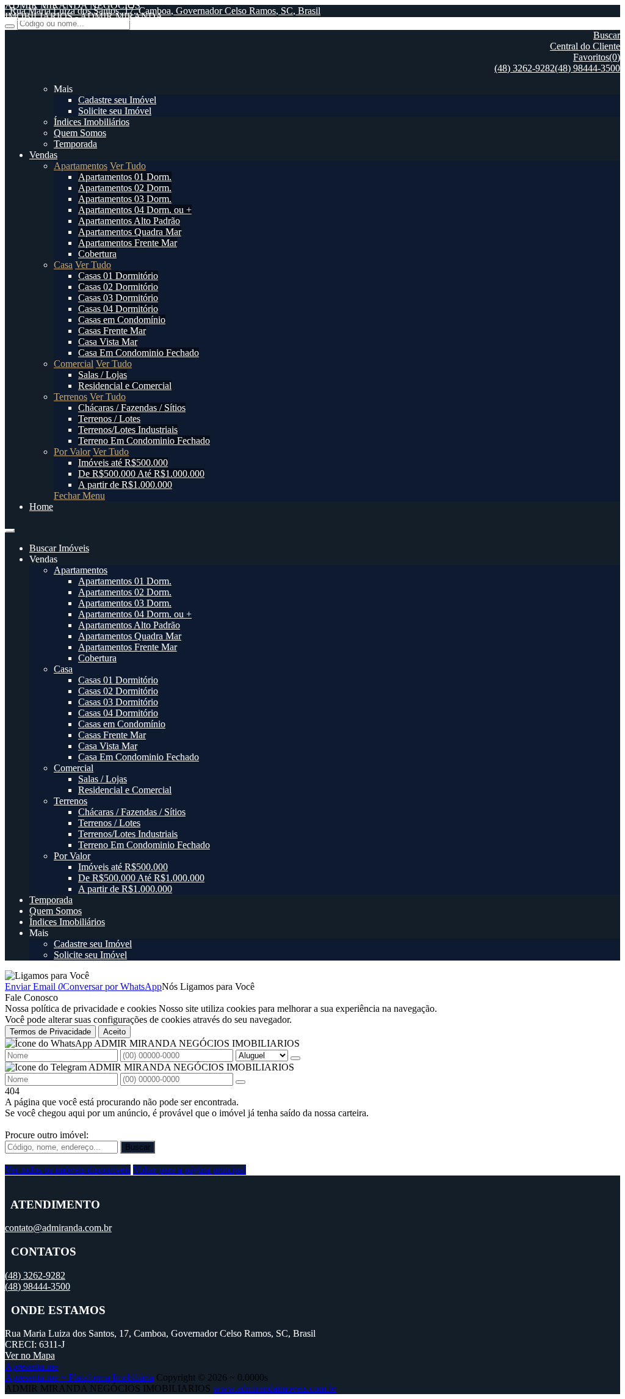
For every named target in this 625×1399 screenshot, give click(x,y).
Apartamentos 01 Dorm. (125, 177)
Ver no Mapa (30, 1355)
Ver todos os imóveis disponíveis (68, 1170)
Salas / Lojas (102, 374)
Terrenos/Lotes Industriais (128, 429)
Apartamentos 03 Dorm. (125, 199)
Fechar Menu (79, 495)
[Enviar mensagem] (295, 1058)
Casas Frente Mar (112, 330)
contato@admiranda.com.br (58, 1228)
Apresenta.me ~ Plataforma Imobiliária (79, 1377)
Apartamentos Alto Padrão (129, 221)
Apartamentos (80, 166)
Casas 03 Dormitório (118, 298)
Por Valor (72, 451)
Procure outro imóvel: (47, 1135)
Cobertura (97, 254)
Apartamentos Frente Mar (127, 243)
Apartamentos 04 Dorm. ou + (135, 210)
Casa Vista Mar (107, 341)
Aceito (114, 1031)
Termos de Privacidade (50, 1031)
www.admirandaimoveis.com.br (274, 1388)
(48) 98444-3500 (587, 68)
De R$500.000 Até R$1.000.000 (141, 473)
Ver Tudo (128, 166)
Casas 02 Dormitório (118, 287)
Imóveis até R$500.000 (123, 462)
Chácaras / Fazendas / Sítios (132, 407)
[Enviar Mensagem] (240, 1082)
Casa (63, 265)
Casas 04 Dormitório (118, 308)
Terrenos (70, 396)
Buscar (137, 1147)
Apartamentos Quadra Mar (129, 232)
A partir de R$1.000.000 (125, 484)
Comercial (73, 363)
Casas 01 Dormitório (118, 276)
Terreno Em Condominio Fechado (144, 440)
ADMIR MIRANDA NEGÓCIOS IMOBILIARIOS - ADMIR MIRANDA (84, 10)
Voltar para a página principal (189, 1170)
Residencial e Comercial (125, 385)
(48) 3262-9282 (524, 68)
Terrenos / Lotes (109, 418)
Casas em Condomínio (121, 319)
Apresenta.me (31, 1366)
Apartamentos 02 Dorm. (125, 188)
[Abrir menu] (10, 527)
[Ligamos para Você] (47, 975)
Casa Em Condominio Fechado (138, 352)
